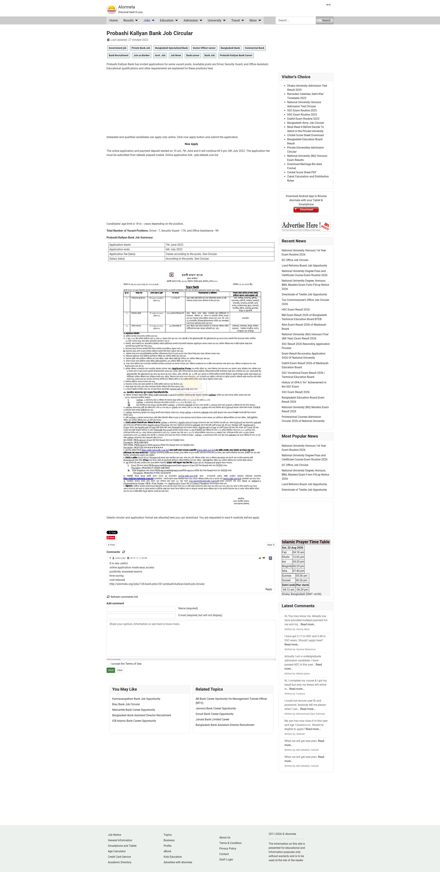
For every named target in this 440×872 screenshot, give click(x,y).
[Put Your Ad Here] (306, 226)
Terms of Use (133, 663)
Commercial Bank (254, 48)
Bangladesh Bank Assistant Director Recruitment (141, 715)
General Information (120, 840)
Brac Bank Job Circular (126, 704)
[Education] (176, 20)
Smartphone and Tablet (122, 845)
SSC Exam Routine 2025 (302, 110)
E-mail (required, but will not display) (200, 615)
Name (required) (188, 608)
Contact (224, 854)
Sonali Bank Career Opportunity (215, 714)
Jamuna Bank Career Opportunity (216, 708)
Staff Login (226, 859)
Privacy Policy (227, 848)
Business (169, 840)
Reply (269, 589)
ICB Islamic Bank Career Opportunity (134, 720)
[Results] (136, 20)
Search (326, 20)
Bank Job (210, 55)
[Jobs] (152, 20)
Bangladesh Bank (230, 48)
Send (110, 670)
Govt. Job (160, 55)
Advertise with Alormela (178, 862)
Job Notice (114, 834)
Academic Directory (119, 862)
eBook (167, 851)
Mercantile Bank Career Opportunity (133, 709)
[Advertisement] (191, 104)
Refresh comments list (124, 596)
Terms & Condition (230, 843)
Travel (235, 20)
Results (128, 20)
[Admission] (200, 20)
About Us (224, 837)
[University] (223, 20)
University (214, 20)
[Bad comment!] (264, 558)
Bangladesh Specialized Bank (171, 48)
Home (113, 20)
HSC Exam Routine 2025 (302, 114)
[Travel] (242, 20)
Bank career (192, 55)
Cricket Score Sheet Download (305, 135)
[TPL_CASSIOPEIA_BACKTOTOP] (434, 865)
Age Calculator (117, 851)
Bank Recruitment (118, 55)
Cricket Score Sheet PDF (301, 172)
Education (167, 20)
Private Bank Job (140, 48)
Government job (117, 48)
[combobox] (296, 20)
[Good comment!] (260, 558)
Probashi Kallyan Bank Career (236, 55)
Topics (168, 834)
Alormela (126, 7)
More (253, 20)
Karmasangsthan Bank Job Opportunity (136, 698)
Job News (175, 55)
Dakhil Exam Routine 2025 (303, 118)
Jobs (147, 20)
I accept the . (126, 663)
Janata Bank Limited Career (212, 719)
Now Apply (191, 144)
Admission (191, 20)
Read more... (308, 624)
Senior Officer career (204, 48)
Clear (120, 670)
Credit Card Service (119, 856)
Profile (167, 845)
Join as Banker (142, 55)
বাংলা (328, 4)
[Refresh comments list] (123, 552)
